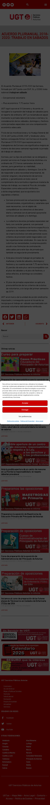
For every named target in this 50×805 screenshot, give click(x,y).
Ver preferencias (25, 416)
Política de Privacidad (27, 421)
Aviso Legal (39, 421)
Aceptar (25, 403)
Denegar (25, 410)
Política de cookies (13, 421)
